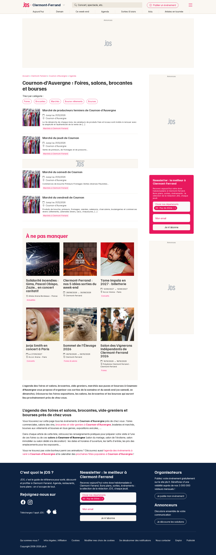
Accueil (25, 76)
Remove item (175, 208)
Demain (59, 11)
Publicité (191, 540)
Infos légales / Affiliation (55, 540)
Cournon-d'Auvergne (58, 76)
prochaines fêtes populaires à (104, 454)
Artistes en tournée (174, 11)
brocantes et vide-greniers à (83, 424)
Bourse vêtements (74, 101)
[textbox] (178, 208)
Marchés (55, 101)
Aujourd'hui (38, 11)
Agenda (105, 11)
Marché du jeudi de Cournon (60, 137)
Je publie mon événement (170, 496)
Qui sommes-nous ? (29, 540)
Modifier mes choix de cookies (99, 540)
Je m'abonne (171, 227)
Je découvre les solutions (170, 521)
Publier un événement (164, 5)
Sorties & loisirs (128, 11)
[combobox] (171, 207)
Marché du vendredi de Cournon (63, 197)
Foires (27, 101)
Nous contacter (163, 540)
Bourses (92, 101)
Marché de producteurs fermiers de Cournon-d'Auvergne (79, 110)
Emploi (178, 540)
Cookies (76, 540)
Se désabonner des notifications (135, 540)
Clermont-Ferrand (46, 5)
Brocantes (40, 101)
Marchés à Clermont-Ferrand (55, 128)
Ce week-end (82, 11)
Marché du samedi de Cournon (62, 171)
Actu (150, 11)
